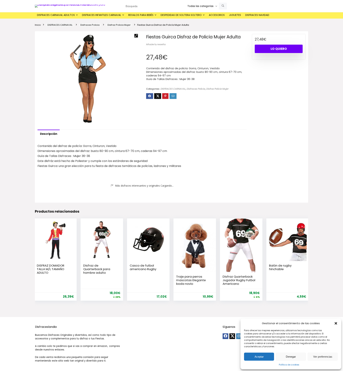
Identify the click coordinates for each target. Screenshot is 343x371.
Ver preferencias (322, 356)
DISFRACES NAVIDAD (257, 15)
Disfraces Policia (90, 25)
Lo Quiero (279, 49)
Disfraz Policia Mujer (119, 25)
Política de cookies (289, 364)
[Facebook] (225, 336)
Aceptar (259, 356)
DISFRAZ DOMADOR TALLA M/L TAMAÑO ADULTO (50, 269)
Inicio (38, 25)
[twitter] (232, 336)
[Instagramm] (239, 336)
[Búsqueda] (223, 6)
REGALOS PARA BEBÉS (140, 15)
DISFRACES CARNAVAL (60, 25)
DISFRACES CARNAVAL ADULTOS (56, 15)
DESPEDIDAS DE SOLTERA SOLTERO (181, 15)
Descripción (48, 134)
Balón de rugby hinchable (280, 267)
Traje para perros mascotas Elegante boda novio (191, 280)
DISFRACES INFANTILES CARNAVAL (101, 15)
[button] (336, 323)
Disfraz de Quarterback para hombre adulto (96, 269)
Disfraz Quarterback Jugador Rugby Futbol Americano (239, 280)
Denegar (291, 356)
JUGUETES (235, 15)
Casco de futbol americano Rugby (143, 267)
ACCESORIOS (217, 15)
